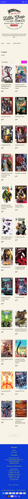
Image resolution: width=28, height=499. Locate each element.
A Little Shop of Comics (10, 490)
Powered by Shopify (21, 490)
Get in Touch (14, 452)
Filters (24, 62)
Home (2, 43)
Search (14, 450)
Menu (4, 2)
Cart (25, 2)
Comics (8, 43)
